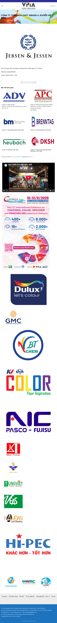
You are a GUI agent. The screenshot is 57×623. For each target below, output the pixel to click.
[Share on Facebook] (24, 82)
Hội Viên (21, 596)
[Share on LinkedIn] (35, 82)
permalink (30, 156)
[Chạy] (4, 190)
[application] (28, 177)
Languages (52, 5)
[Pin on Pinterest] (32, 82)
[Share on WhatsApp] (22, 82)
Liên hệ (53, 596)
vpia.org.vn (33, 621)
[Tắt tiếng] (50, 190)
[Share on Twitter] (27, 82)
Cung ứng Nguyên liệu (17, 156)
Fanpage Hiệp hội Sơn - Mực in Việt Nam (10, 616)
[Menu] (2, 6)
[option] (11, 582)
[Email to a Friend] (30, 82)
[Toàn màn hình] (53, 190)
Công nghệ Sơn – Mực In (43, 596)
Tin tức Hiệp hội (30, 596)
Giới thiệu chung (13, 596)
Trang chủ (4, 596)
